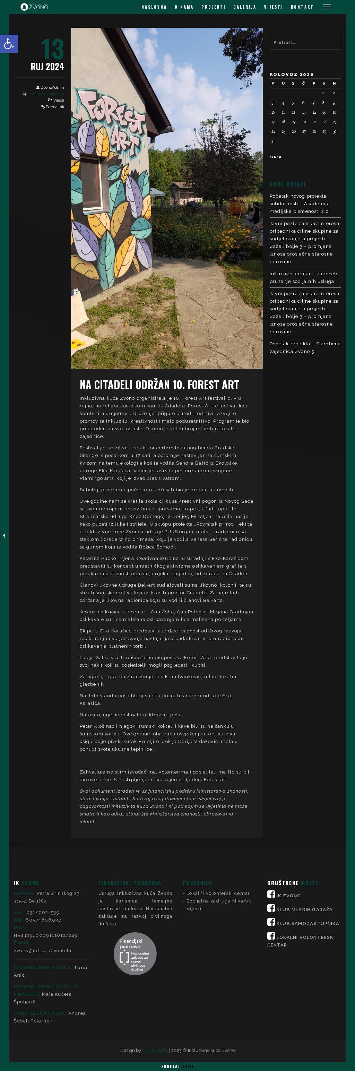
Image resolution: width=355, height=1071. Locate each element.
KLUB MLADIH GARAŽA (305, 909)
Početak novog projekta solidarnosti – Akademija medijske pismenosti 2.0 (300, 203)
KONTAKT (302, 7)
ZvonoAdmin (52, 87)
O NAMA (184, 7)
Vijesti (58, 100)
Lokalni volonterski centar (218, 893)
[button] (9, 44)
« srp (276, 156)
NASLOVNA (154, 7)
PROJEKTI (213, 7)
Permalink (55, 107)
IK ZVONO (289, 895)
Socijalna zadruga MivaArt (219, 901)
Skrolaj (177, 1066)
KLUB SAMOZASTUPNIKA (308, 923)
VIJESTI (273, 7)
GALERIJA (245, 7)
